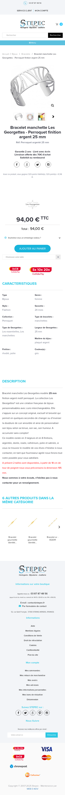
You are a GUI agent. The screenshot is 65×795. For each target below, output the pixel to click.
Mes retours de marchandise (32, 675)
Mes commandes (32, 670)
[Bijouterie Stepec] (32, 24)
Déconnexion (32, 699)
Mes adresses (32, 685)
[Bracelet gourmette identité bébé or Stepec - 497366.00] (12, 525)
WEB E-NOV (32, 789)
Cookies (32, 645)
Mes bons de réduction (32, 695)
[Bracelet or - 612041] (52, 525)
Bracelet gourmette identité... (12, 540)
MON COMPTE (41, 10)
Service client (24, 10)
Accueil (5, 54)
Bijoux (15, 54)
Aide (33, 626)
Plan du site (33, 655)
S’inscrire (51, 735)
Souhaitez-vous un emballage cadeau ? (23, 238)
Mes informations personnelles (32, 690)
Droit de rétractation (33, 640)
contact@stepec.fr (36, 602)
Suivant (53, 116)
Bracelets (25, 54)
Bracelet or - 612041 (52, 538)
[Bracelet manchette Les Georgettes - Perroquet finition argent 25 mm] (19, 117)
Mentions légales (32, 631)
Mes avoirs (32, 680)
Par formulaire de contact (34, 606)
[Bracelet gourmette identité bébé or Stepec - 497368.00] (32, 525)
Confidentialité (32, 650)
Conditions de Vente (33, 635)
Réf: (18, 142)
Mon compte (32, 662)
